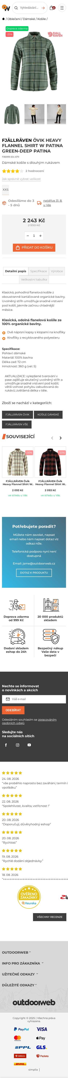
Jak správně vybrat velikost (21, 179)
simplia (33, 1069)
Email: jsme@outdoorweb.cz (34, 563)
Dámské (29, 19)
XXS (6, 189)
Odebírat (13, 710)
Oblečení (13, 19)
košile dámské (48, 414)
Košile (41, 19)
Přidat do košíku (37, 247)
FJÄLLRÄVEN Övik (17, 414)
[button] (61, 438)
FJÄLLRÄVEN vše (17, 424)
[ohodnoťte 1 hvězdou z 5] (4, 171)
